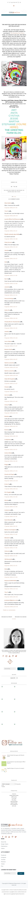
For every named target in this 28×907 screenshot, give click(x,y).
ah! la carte (14, 806)
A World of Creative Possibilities (15, 889)
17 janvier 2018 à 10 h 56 (10, 497)
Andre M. (6, 310)
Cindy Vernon (8, 242)
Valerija (6, 250)
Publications (4, 846)
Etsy (2, 866)
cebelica (6, 331)
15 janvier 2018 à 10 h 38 (10, 239)
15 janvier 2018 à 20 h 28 (11, 367)
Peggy (6, 464)
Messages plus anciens (20, 616)
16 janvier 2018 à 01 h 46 (10, 401)
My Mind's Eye (13, 190)
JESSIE (14, 118)
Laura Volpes (7, 341)
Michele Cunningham (10, 529)
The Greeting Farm (14, 804)
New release (19, 190)
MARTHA (14, 121)
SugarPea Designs (14, 803)
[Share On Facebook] (13, 186)
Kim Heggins (7, 492)
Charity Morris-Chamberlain (12, 321)
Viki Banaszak (8, 559)
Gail (5, 262)
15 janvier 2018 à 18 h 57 (10, 359)
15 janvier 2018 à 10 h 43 (10, 247)
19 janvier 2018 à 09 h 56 (11, 597)
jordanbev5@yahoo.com (11, 600)
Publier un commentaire (9, 610)
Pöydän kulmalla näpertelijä (11, 234)
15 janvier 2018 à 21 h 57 (10, 383)
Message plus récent (7, 616)
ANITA (14, 112)
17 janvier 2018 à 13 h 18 (10, 516)
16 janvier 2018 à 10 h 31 (10, 449)
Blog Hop (8, 190)
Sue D (6, 279)
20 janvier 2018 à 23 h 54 (11, 606)
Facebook (3, 855)
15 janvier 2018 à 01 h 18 (10, 207)
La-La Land (14, 798)
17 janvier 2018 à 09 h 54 (10, 488)
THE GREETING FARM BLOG (14, 131)
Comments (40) (14, 182)
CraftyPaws (7, 439)
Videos (3, 848)
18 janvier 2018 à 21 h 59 (10, 577)
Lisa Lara (6, 395)
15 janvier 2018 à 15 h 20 (10, 338)
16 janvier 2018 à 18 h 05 (10, 461)
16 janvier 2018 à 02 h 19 (10, 426)
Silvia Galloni (7, 203)
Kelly (5, 569)
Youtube (3, 859)
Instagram (3, 857)
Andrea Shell (7, 453)
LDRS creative (14, 797)
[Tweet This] (11, 186)
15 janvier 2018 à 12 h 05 (10, 283)
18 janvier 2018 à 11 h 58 (10, 547)
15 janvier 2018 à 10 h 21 (10, 231)
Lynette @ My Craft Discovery (12, 219)
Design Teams (4, 844)
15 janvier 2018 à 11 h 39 (10, 275)
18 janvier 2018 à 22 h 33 (11, 588)
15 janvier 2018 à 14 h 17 (10, 306)
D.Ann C (6, 484)
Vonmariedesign (8, 298)
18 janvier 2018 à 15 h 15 (10, 565)
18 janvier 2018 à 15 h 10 (10, 555)
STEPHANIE (9, 124)
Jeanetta (6, 287)
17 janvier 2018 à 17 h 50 (10, 534)
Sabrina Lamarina (9, 362)
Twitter (3, 864)
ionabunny (7, 510)
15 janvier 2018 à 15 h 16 (10, 328)
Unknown (7, 551)
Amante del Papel (9, 474)
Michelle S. (7, 537)
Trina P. (6, 211)
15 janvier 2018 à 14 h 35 (10, 318)
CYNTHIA (14, 115)
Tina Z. (6, 592)
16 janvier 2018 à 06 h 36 (11, 436)
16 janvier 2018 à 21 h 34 (10, 471)
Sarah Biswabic (8, 520)
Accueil (14, 618)
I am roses (14, 794)
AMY (14, 110)
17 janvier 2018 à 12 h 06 (10, 506)
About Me (3, 842)
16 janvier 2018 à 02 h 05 (11, 413)
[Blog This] (16, 186)
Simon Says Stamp (14, 801)
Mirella (6, 500)
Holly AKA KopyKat (9, 379)
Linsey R (6, 404)
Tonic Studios (17, 191)
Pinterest (3, 861)
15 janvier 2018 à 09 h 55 (11, 215)
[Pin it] (15, 186)
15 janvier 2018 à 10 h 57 (10, 258)
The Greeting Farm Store (17, 33)
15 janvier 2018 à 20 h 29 (11, 375)
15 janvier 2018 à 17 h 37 (10, 346)
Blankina (6, 416)
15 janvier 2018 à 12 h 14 (10, 295)
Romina (6, 429)
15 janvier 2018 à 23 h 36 (11, 391)
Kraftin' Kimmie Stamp (14, 795)
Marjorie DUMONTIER (10, 580)
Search (21, 668)
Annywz (6, 387)
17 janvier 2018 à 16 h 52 (10, 526)
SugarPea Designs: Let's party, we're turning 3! (15, 768)
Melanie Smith (8, 349)
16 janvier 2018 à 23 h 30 (11, 480)
